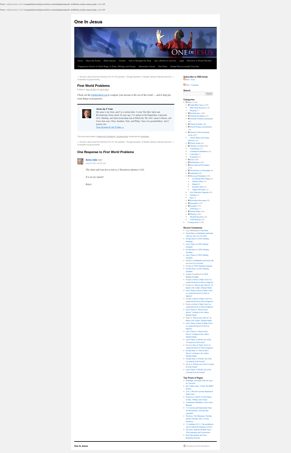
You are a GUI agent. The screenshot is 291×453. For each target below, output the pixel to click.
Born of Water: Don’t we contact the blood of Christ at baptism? (199, 293)
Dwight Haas (190, 238)
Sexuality (193, 206)
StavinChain (190, 233)
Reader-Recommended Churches (184, 66)
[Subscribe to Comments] (184, 85)
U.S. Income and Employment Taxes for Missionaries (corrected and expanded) (199, 410)
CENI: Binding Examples (203, 266)
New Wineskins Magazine (199, 192)
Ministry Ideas (197, 181)
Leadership (194, 173)
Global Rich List (99, 94)
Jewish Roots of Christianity (200, 170)
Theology (193, 214)
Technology (194, 208)
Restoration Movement (198, 200)
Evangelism (194, 156)
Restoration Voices (147, 66)
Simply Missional (198, 189)
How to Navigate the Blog (140, 60)
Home (80, 60)
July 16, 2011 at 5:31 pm (96, 163)
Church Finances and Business (201, 126)
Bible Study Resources (198, 107)
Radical (195, 184)
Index (190, 102)
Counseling (194, 154)
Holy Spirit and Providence (199, 165)
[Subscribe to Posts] (184, 79)
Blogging (193, 110)
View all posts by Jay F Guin (110, 127)
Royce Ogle (91, 159)
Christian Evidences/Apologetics (201, 118)
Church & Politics (196, 124)
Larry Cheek (190, 244)
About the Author (93, 60)
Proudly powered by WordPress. (198, 446)
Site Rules (162, 66)
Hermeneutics (195, 162)
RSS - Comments (192, 85)
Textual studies (195, 211)
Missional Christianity (106, 136)
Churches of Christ (197, 146)
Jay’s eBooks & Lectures (165, 60)
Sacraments (194, 203)
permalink (145, 136)
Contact (122, 60)
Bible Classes (110, 60)
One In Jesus (88, 21)
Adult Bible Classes (197, 105)
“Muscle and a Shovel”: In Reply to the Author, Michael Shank (197, 312)
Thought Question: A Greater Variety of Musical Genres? (150, 76)
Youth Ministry (195, 219)
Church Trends (195, 143)
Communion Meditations (199, 151)
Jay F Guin (104, 89)
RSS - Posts (190, 79)
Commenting (194, 148)
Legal (181, 60)
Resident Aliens (198, 187)
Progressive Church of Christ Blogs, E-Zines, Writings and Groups (107, 66)
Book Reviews (195, 113)
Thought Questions (197, 217)
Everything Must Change (201, 178)
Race (191, 197)
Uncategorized (122, 136)
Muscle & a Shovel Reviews (199, 60)
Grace (192, 159)
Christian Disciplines (197, 116)
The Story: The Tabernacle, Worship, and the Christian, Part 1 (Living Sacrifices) (199, 419)
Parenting (193, 195)
